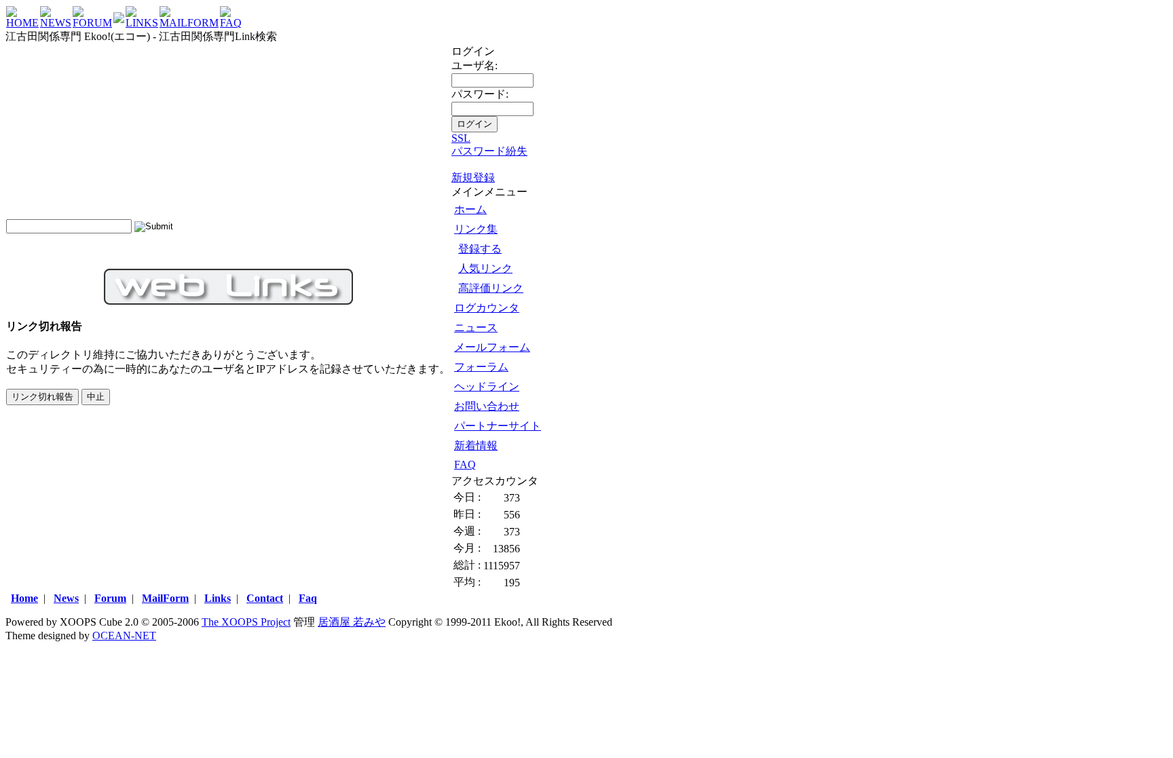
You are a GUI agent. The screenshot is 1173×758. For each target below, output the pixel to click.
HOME (22, 23)
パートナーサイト (497, 426)
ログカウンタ (486, 308)
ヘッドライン (486, 386)
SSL (460, 138)
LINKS (142, 23)
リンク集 (476, 229)
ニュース (476, 327)
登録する (480, 248)
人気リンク (485, 268)
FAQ (231, 23)
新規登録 (473, 177)
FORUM (92, 23)
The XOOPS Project (246, 622)
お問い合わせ (486, 406)
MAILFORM (189, 23)
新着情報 (476, 445)
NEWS (55, 23)
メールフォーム (492, 347)
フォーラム (481, 367)
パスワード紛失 (489, 151)
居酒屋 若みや (352, 622)
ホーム (470, 209)
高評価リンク (490, 288)
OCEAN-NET (124, 635)
